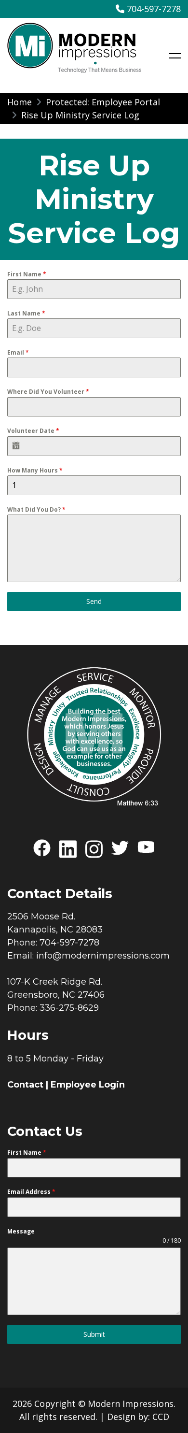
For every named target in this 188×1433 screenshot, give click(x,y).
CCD (160, 1416)
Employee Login (88, 1084)
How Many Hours (35, 470)
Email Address (31, 1192)
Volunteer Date (33, 431)
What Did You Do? (36, 509)
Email (18, 352)
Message (21, 1231)
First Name (26, 274)
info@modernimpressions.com (103, 955)
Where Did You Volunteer (48, 391)
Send (94, 601)
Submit (94, 1334)
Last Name (26, 313)
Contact (25, 1084)
